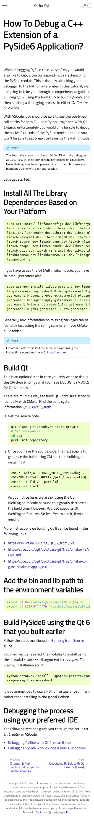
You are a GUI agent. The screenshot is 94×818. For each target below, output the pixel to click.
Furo (68, 812)
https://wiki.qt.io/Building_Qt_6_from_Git (41, 543)
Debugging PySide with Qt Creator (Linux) (40, 742)
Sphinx (39, 812)
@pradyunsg (56, 812)
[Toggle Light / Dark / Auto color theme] (84, 5)
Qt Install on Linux (54, 352)
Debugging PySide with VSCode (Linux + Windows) (47, 748)
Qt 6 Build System (37, 407)
